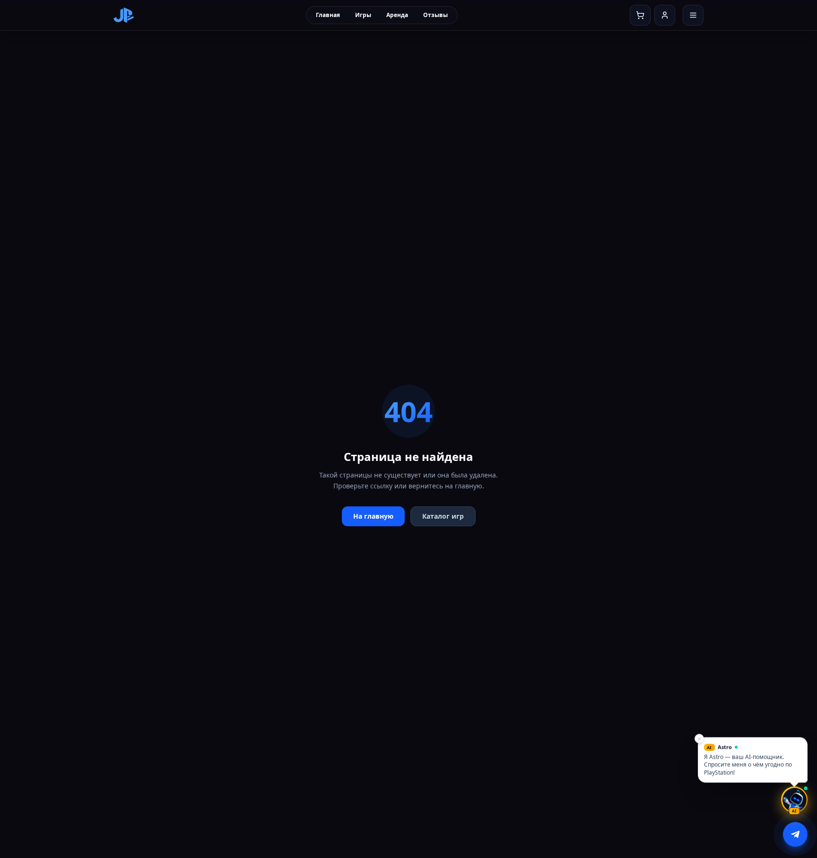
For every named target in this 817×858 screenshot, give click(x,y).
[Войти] (665, 15)
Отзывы (435, 15)
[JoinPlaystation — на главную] (123, 15)
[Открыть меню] (693, 15)
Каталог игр (443, 516)
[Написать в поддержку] (795, 834)
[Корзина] (640, 15)
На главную (373, 516)
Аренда (397, 15)
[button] (753, 759)
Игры (363, 15)
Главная (328, 15)
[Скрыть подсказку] (699, 738)
